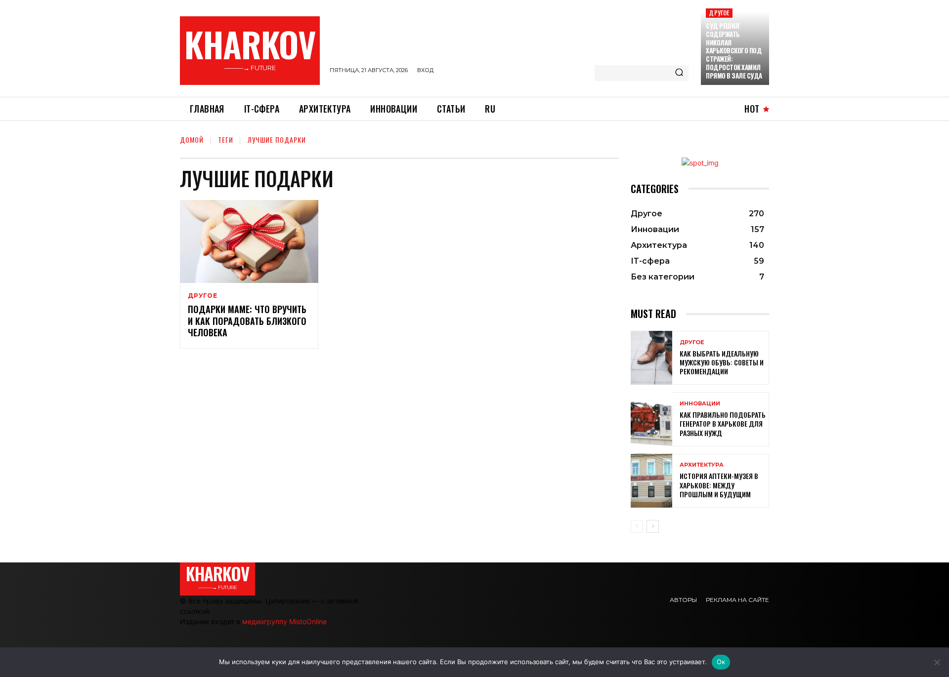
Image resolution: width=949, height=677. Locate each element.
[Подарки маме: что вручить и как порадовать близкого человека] (249, 241)
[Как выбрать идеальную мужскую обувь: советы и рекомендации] (651, 358)
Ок (721, 662)
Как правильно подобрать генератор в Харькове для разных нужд (723, 423)
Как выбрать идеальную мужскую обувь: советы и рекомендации (722, 362)
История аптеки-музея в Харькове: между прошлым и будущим (719, 485)
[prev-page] (637, 526)
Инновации (700, 403)
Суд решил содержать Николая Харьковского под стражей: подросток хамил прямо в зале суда (734, 50)
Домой (192, 139)
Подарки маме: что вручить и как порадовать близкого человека (247, 321)
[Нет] (937, 662)
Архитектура (702, 465)
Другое (719, 12)
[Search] (679, 73)
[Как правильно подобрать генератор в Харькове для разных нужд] (651, 419)
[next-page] (653, 526)
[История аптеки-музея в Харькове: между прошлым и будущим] (651, 481)
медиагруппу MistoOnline (284, 621)
